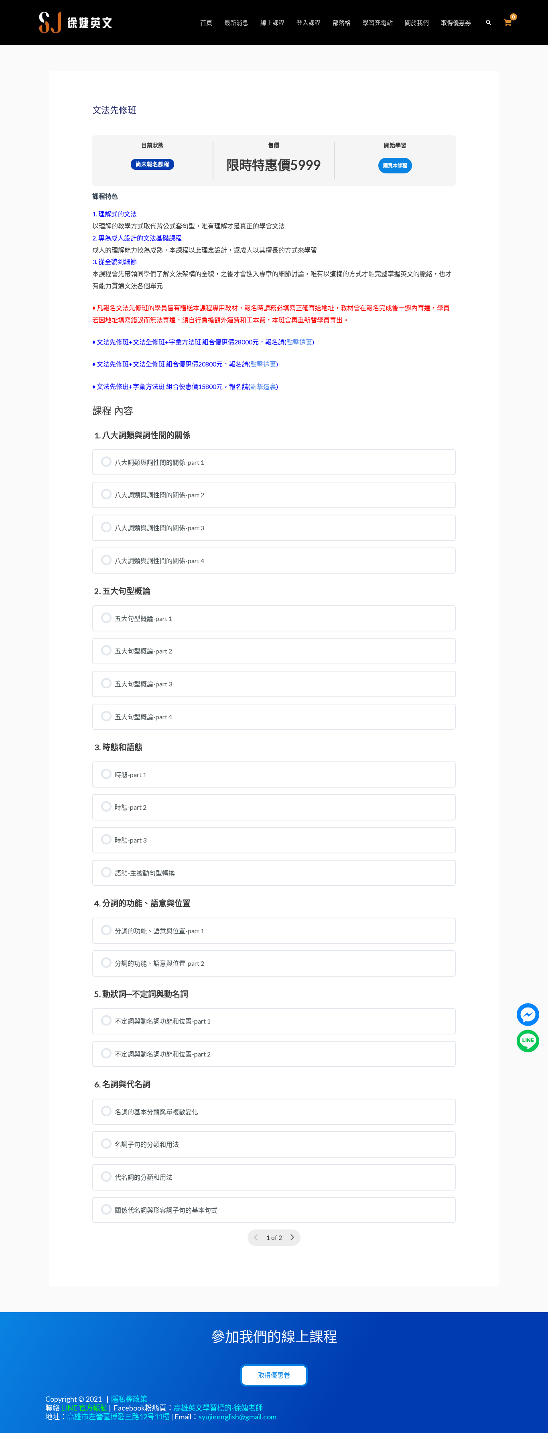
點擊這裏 (299, 342)
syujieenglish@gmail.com (237, 1416)
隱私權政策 (129, 1398)
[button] (488, 22)
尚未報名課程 (152, 164)
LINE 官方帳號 (84, 1407)
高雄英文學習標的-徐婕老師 (218, 1407)
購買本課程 (395, 166)
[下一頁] (292, 1237)
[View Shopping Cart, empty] (507, 23)
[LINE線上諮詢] (528, 1040)
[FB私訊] (528, 1013)
